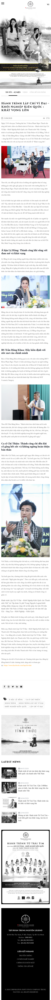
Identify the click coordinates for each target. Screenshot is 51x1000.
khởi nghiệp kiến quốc (16, 706)
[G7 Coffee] (38, 982)
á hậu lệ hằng (16, 699)
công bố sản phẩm (38, 92)
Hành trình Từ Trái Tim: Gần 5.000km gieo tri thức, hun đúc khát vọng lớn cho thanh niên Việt (33, 788)
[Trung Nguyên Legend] (13, 982)
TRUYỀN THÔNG (25, 956)
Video (25, 92)
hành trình (10, 703)
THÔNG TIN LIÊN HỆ (25, 966)
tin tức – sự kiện (13, 92)
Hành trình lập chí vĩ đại (31, 703)
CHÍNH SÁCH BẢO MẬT (25, 963)
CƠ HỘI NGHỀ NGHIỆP (25, 959)
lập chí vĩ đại (36, 706)
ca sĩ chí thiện (33, 699)
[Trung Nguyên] (25, 982)
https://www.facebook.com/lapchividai (18, 665)
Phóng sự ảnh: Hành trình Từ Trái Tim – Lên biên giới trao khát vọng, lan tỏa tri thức (33, 818)
